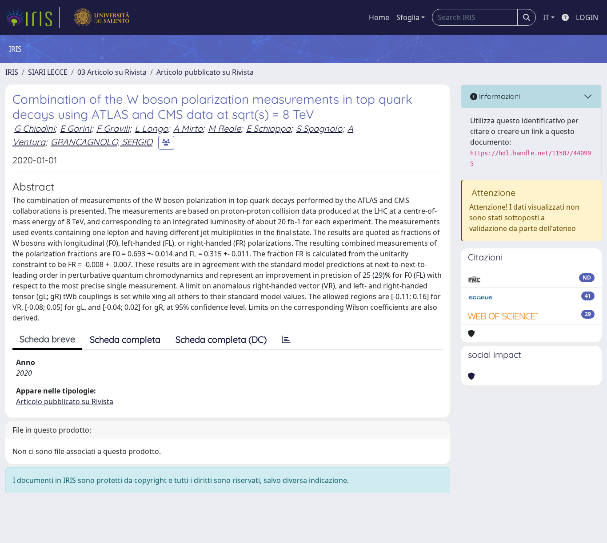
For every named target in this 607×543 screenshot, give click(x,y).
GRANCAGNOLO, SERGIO (101, 141)
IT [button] (546, 17)
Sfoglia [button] (407, 17)
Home (379, 17)
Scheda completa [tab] (125, 339)
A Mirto (188, 128)
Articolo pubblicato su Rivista (205, 72)
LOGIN (587, 17)
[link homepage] (32, 17)
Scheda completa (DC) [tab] (221, 339)
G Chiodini (34, 128)
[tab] (286, 339)
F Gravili (112, 128)
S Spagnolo (319, 128)
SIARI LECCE (48, 72)
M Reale (224, 128)
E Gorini (75, 128)
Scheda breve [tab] (47, 338)
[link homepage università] (101, 17)
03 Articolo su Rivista (112, 72)
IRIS (11, 72)
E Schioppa (268, 128)
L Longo (151, 128)
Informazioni (498, 96)
